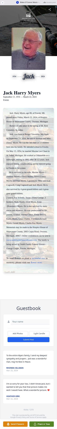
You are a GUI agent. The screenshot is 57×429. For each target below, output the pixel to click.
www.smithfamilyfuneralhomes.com (21, 240)
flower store (36, 262)
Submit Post (28, 339)
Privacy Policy (21, 417)
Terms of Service (36, 417)
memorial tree (38, 258)
